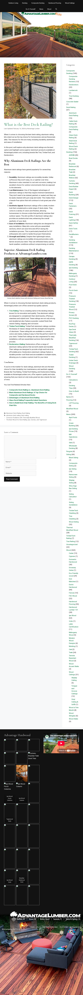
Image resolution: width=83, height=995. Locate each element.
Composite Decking (37, 3)
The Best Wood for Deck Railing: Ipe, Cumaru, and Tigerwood (26, 420)
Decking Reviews (75, 927)
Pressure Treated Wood (72, 306)
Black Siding (73, 458)
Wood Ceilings (70, 3)
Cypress (72, 556)
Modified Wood (72, 409)
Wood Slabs (73, 719)
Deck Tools (73, 229)
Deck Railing (26, 413)
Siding (68, 454)
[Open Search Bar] (56, 9)
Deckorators (73, 85)
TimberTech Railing (17, 326)
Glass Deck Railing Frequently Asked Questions (28, 400)
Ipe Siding (72, 469)
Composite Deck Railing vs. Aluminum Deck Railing (29, 390)
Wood (49, 9)
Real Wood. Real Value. (50, 927)
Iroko (71, 621)
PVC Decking (74, 318)
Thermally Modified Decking (72, 337)
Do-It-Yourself (30, 9)
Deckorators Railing (17, 344)
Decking (24, 3)
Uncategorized (72, 544)
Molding (72, 646)
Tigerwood (73, 343)
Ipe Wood (72, 615)
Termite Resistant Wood (72, 658)
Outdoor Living (13, 3)
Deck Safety (73, 223)
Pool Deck (73, 285)
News (41, 9)
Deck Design (73, 198)
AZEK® (71, 155)
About (39, 927)
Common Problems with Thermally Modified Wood (23, 418)
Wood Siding (74, 522)
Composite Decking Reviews (73, 79)
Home (32, 927)
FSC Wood (73, 596)
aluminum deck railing (13, 415)
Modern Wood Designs (72, 640)
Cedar (71, 553)
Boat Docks (73, 158)
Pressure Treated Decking (72, 298)
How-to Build (74, 391)
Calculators (73, 380)
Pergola (69, 451)
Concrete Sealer (72, 102)
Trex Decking (74, 96)
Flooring (69, 400)
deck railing (25, 415)
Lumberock (73, 90)
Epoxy (68, 397)
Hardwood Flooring (54, 3)
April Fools (73, 417)
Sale (70, 443)
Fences (71, 593)
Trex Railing (14, 311)
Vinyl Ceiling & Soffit (74, 701)
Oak (70, 649)
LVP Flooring (74, 403)
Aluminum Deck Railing (13, 413)
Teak (70, 652)
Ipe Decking (73, 268)
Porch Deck (73, 290)
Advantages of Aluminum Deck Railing (24, 398)
